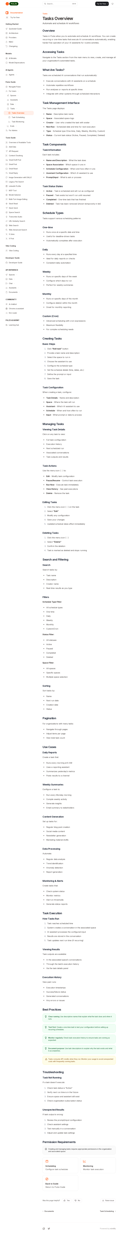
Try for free (15, 17)
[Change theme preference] (112, 4)
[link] (60, 1165)
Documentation (16, 13)
